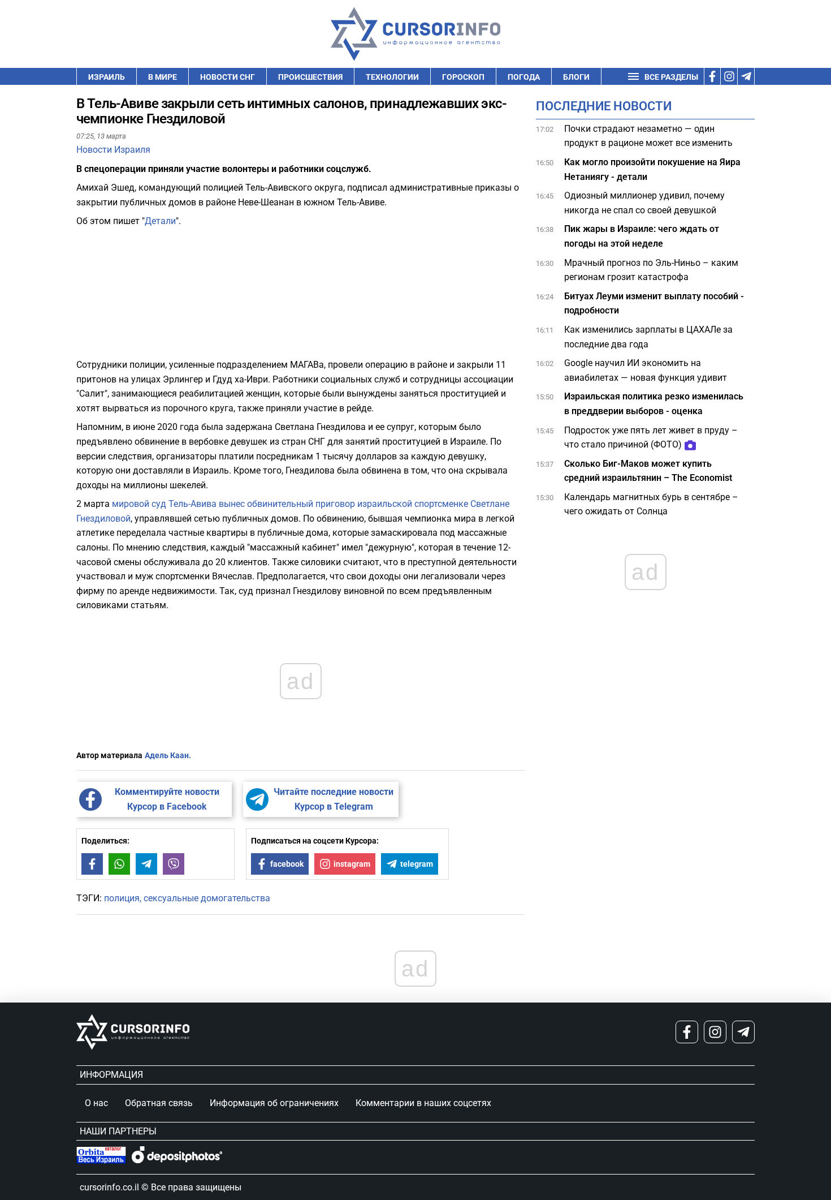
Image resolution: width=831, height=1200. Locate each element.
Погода (524, 76)
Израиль (106, 76)
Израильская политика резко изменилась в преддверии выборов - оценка (653, 404)
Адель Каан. (168, 755)
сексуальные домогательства (207, 898)
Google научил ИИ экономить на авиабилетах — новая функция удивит (646, 371)
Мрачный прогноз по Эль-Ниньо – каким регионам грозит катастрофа (651, 270)
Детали (160, 221)
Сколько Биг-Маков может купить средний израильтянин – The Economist (648, 471)
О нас (96, 1103)
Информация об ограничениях (274, 1103)
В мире (162, 76)
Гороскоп (463, 76)
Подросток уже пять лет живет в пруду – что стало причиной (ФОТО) (651, 437)
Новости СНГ (227, 76)
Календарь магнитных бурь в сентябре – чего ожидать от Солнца (651, 504)
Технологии (392, 76)
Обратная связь (159, 1103)
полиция (122, 898)
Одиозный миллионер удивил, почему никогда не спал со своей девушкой (644, 203)
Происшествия (310, 76)
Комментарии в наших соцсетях (423, 1103)
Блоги (576, 76)
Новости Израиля (113, 149)
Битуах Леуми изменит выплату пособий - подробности (654, 303)
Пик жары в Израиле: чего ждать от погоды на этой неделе (641, 237)
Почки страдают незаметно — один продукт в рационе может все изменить (649, 136)
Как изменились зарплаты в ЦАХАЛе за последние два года (648, 337)
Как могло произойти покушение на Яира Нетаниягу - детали (652, 169)
